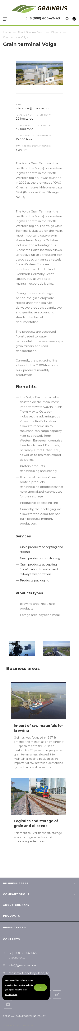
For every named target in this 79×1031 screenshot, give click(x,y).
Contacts (11, 939)
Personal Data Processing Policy (24, 1016)
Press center (14, 927)
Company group (16, 894)
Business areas (16, 883)
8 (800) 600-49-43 (45, 18)
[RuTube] (57, 994)
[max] (8, 1004)
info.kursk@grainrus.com (33, 108)
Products (11, 915)
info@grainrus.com (22, 965)
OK (40, 987)
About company (16, 904)
